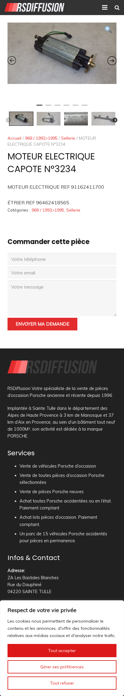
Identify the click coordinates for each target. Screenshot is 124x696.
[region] (62, 648)
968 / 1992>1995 (41, 138)
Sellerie (68, 138)
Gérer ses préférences (62, 667)
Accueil (14, 138)
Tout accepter (62, 650)
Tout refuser (62, 683)
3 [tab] (57, 108)
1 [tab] (39, 108)
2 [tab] (48, 108)
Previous (8, 120)
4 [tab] (67, 108)
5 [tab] (76, 108)
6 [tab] (85, 108)
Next (115, 120)
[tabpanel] (62, 53)
